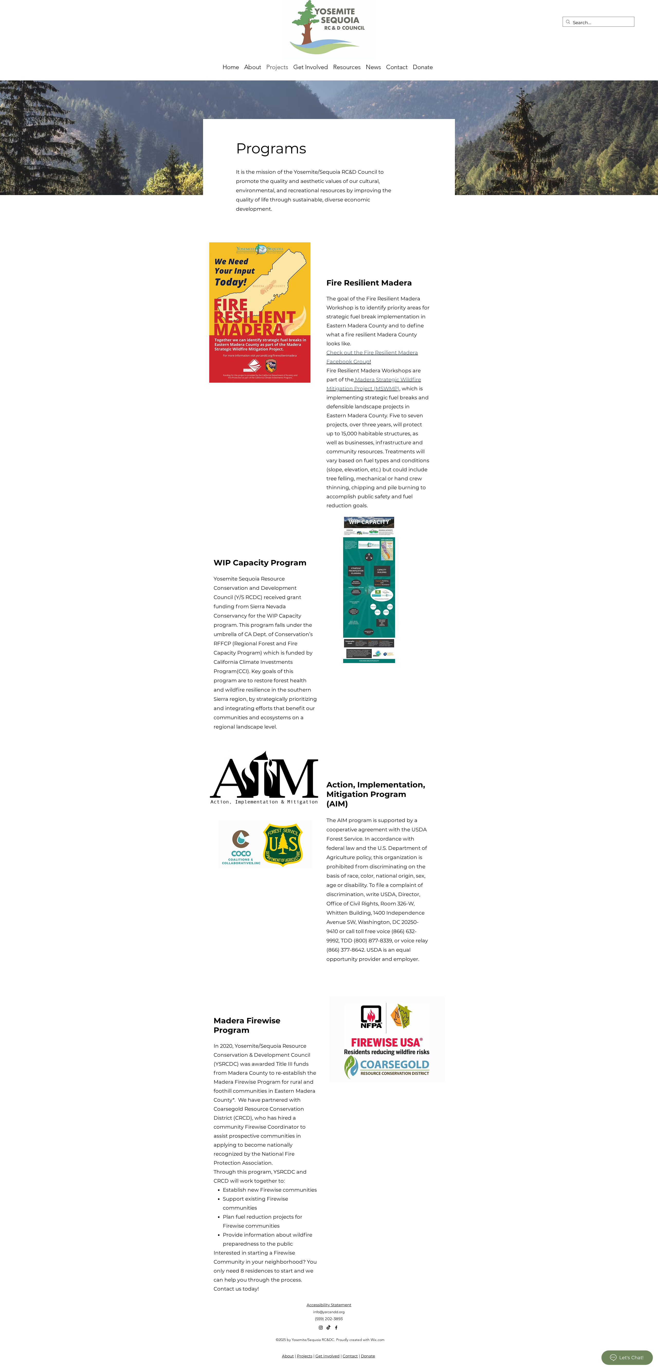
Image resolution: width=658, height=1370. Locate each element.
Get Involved (327, 1356)
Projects (304, 1356)
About (288, 1356)
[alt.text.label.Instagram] (320, 1327)
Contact (350, 1356)
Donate (368, 1356)
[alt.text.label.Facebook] (336, 1327)
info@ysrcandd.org (329, 1312)
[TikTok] (328, 1327)
